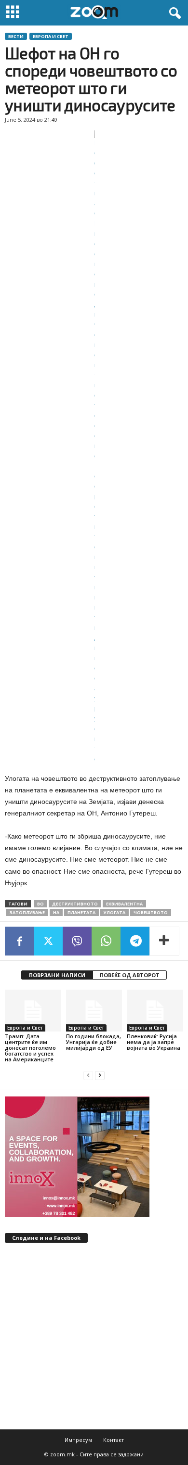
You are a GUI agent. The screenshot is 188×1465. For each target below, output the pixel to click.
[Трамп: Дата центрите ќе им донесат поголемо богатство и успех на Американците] (33, 1011)
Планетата (81, 912)
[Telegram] (135, 941)
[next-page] (100, 1075)
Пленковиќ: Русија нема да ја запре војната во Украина (153, 1041)
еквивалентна (124, 904)
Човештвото (151, 912)
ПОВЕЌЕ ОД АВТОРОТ (130, 975)
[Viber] (77, 941)
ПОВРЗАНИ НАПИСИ (57, 975)
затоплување (27, 912)
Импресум (78, 1439)
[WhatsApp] (106, 941)
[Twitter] (48, 941)
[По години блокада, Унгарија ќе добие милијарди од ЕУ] (94, 1011)
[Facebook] (19, 941)
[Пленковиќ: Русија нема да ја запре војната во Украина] (155, 1011)
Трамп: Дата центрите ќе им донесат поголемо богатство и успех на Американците (30, 1047)
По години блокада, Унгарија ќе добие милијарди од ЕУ (93, 1041)
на (56, 912)
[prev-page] (88, 1075)
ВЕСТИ (16, 36)
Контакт (113, 1439)
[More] (164, 941)
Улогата (114, 912)
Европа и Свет (50, 36)
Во (40, 904)
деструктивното (75, 904)
